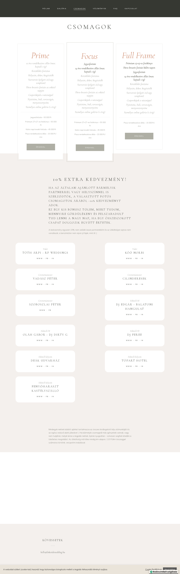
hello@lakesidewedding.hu (53, 552)
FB (47, 258)
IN (53, 258)
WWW (40, 258)
